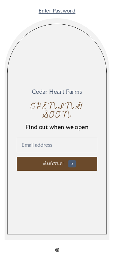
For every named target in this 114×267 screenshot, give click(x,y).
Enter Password (57, 11)
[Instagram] (57, 250)
